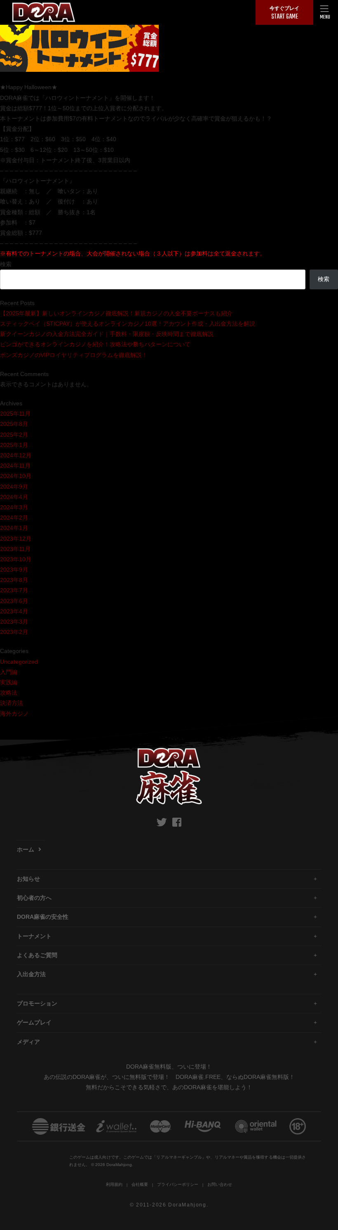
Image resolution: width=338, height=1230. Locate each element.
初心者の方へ (34, 897)
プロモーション (37, 1003)
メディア (28, 1041)
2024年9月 (14, 486)
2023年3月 (14, 621)
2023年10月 (15, 559)
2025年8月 (14, 424)
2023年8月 (14, 580)
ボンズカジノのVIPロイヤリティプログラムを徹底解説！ (74, 355)
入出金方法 (31, 974)
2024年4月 (14, 497)
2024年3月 (14, 507)
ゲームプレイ (34, 1022)
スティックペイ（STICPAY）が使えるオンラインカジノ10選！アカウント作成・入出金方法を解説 (127, 323)
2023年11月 (15, 549)
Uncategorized (19, 661)
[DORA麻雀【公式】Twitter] (162, 822)
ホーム (25, 849)
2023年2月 (14, 632)
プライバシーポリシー (177, 1184)
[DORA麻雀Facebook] (176, 822)
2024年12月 (15, 455)
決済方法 (11, 703)
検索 (6, 264)
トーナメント (34, 936)
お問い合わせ (219, 1184)
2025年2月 (14, 434)
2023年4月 (14, 611)
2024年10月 (15, 476)
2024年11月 (15, 465)
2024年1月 (14, 528)
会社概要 (139, 1184)
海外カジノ (14, 713)
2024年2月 (14, 517)
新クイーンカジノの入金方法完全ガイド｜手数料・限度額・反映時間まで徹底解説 (107, 334)
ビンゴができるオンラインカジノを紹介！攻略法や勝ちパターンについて (95, 344)
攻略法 (8, 692)
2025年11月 (15, 413)
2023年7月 (14, 590)
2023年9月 (14, 569)
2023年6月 (14, 601)
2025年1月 (14, 445)
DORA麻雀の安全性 (42, 916)
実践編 (8, 682)
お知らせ (28, 878)
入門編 (8, 672)
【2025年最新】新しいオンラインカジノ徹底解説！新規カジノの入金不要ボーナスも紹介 (116, 313)
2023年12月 (15, 538)
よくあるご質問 (37, 955)
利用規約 (114, 1184)
